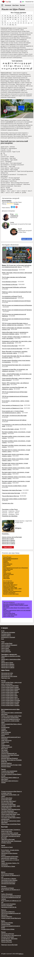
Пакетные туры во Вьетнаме (9, 944)
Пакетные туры (5, 678)
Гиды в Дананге (5, 650)
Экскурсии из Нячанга (7, 888)
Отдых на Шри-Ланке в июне (9, 695)
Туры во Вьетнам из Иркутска (10, 496)
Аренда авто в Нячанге (8, 542)
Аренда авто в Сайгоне (8, 543)
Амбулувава (6, 578)
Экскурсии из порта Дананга (9, 880)
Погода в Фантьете (6, 916)
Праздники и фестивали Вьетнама (12, 490)
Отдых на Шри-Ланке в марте (9, 690)
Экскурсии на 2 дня (6, 674)
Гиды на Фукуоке (6, 651)
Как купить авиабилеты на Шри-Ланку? (13, 603)
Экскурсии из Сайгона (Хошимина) (11, 895)
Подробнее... (5, 533)
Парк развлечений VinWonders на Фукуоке (14, 287)
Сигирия (5, 561)
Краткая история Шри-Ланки (11, 594)
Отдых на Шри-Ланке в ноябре (10, 703)
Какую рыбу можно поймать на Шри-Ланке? (14, 498)
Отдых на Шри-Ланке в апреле (10, 692)
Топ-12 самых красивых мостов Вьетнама (14, 277)
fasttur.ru (21, 953)
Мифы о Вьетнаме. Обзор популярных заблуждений (17, 272)
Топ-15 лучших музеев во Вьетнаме (12, 348)
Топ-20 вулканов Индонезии (10, 269)
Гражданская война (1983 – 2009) (12, 588)
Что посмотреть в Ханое (8, 866)
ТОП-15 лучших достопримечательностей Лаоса (16, 318)
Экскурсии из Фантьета (8, 911)
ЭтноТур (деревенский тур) (9, 753)
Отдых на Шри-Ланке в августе (10, 698)
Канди (5, 566)
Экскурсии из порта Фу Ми (8, 907)
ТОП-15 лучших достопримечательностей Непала (16, 301)
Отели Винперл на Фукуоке (9, 284)
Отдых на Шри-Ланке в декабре (10, 705)
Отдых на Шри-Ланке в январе (10, 687)
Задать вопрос (27, 239)
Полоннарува (6, 565)
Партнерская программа (8, 632)
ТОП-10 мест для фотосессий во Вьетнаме (14, 415)
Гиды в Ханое (5, 648)
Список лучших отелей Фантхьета (11, 918)
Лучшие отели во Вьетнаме (10, 345)
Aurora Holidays (6, 200)
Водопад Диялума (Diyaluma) (9, 758)
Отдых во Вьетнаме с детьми (10, 429)
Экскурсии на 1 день (7, 673)
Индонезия (8, 5)
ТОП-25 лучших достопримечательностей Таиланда (17, 309)
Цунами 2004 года (8, 590)
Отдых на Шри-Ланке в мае (9, 694)
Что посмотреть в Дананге (8, 878)
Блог (2, 639)
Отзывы (16, 204)
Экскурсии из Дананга (7, 873)
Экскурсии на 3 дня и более (9, 676)
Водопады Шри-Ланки (7, 755)
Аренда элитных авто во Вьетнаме (12, 537)
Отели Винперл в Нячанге (9, 281)
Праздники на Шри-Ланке (10, 587)
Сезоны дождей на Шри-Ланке (9, 685)
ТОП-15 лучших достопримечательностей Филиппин (17, 305)
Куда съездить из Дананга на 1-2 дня (12, 408)
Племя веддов (7, 573)
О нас (3, 630)
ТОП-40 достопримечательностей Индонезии (15, 396)
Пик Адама (6, 577)
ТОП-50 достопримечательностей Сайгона (14, 420)
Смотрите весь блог (7, 503)
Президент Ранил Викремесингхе (12, 591)
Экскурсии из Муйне (7, 922)
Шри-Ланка (15, 5)
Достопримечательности (10, 558)
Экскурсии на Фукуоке (7, 933)
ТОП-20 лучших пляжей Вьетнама (11, 834)
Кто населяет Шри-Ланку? (10, 584)
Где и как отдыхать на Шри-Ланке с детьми (14, 485)
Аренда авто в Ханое (8, 538)
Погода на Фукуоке (6, 942)
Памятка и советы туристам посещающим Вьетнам (16, 292)
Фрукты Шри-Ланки (8, 582)
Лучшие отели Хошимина (8, 904)
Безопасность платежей (8, 637)
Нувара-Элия (6, 570)
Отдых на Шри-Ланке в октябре (10, 702)
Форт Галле (6, 575)
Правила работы (6, 635)
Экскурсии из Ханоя (7, 847)
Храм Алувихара (7, 563)
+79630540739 (28, 1)
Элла (4, 571)
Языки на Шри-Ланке (9, 586)
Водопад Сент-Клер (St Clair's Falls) (11, 765)
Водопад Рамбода (6, 763)
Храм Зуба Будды (8, 569)
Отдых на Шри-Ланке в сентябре (10, 700)
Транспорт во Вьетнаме (8, 839)
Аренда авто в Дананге (8, 540)
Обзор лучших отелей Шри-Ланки (10, 824)
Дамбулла (6, 562)
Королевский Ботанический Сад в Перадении (15, 567)
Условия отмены (6, 634)
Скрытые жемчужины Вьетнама (11, 493)
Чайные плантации (8, 574)
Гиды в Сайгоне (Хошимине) (9, 645)
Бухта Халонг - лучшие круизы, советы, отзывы (15, 401)
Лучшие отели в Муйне (7, 929)
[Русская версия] (21, 1)
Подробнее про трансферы (9, 516)
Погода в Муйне (5, 924)
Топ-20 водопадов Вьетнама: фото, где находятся (16, 365)
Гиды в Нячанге (5, 646)
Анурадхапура (7, 560)
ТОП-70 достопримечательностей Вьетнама (14, 392)
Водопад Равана (6, 766)
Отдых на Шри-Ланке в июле (9, 697)
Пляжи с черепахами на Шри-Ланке (11, 716)
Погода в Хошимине (7, 905)
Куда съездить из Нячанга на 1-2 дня (12, 405)
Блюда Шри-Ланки (8, 583)
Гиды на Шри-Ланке (6, 643)
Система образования (9, 592)
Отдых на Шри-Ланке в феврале (10, 689)
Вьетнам (22, 5)
